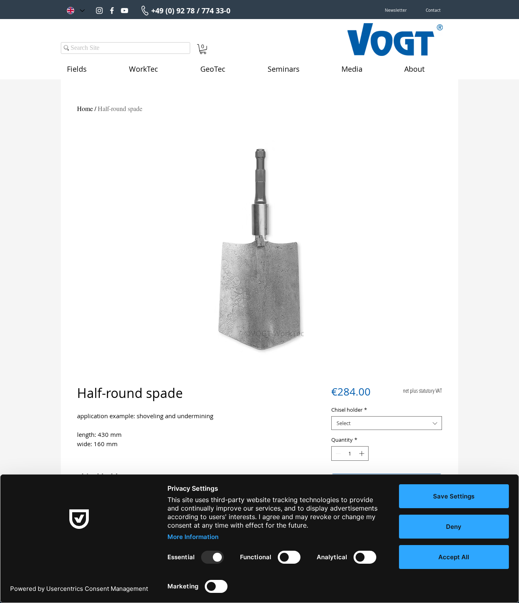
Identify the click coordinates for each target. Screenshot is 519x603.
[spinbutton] (350, 453)
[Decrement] (337, 453)
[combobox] (386, 423)
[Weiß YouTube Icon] (124, 10)
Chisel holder (349, 409)
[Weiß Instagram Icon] (99, 10)
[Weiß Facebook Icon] (111, 10)
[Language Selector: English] (75, 10)
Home (85, 108)
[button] (395, 10)
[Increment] (362, 453)
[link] (203, 49)
